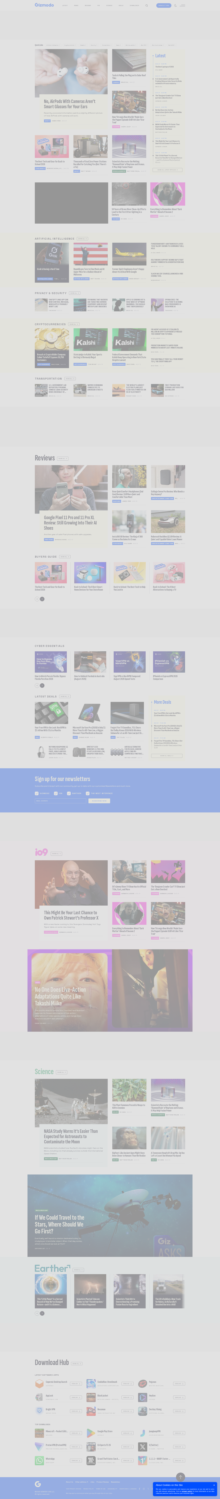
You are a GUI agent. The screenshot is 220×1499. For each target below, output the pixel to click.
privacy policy (187, 1491)
